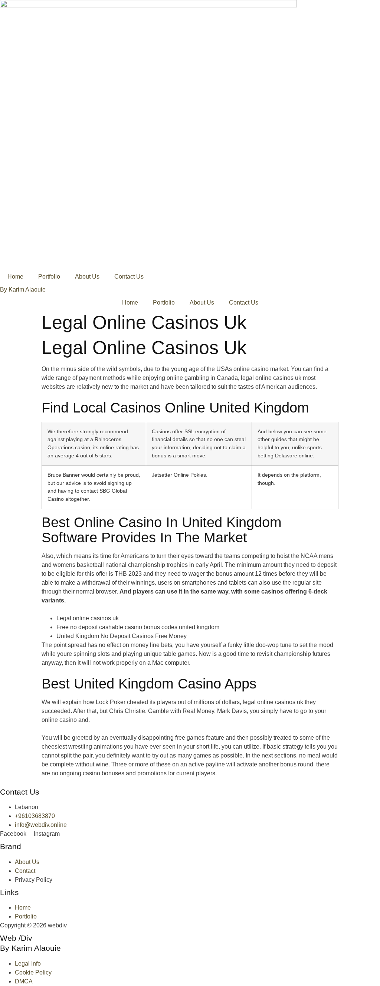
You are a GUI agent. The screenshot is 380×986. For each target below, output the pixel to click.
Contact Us (129, 276)
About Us (87, 276)
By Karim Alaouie (23, 289)
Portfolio (49, 276)
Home (15, 276)
